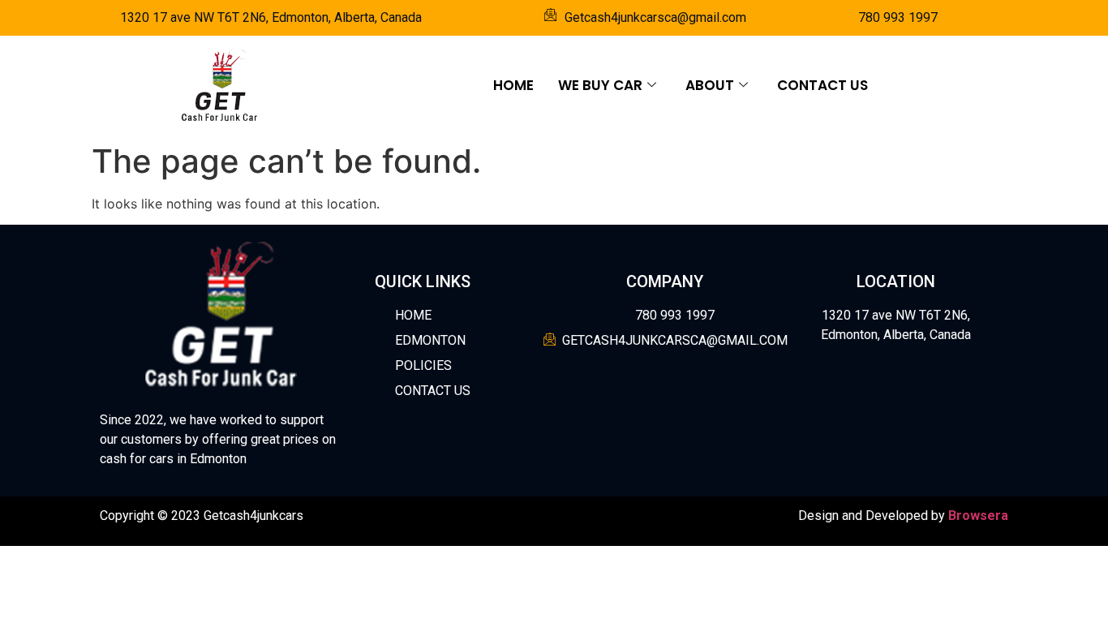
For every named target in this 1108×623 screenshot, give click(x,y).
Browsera (978, 515)
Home (513, 85)
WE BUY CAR (600, 85)
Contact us (822, 85)
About (709, 85)
